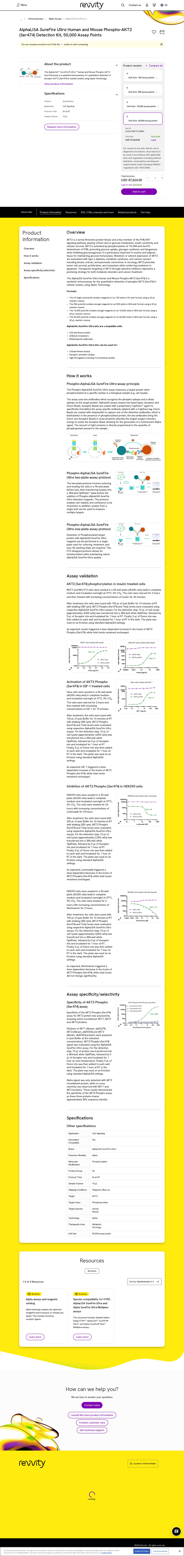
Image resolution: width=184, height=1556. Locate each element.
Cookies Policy (106, 1553)
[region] (92, 1551)
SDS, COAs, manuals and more (97, 212)
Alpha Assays (55, 18)
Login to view (126, 185)
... (21, 19)
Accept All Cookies (142, 1551)
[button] (146, 5)
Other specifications (81, 1126)
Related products (127, 212)
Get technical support (92, 1430)
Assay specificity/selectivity (39, 270)
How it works (31, 255)
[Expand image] (70, 458)
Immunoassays (35, 18)
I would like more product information (92, 1415)
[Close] (180, 1551)
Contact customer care (92, 1422)
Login (153, 139)
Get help (145, 212)
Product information (50, 212)
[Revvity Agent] (176, 1531)
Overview (29, 248)
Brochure (92, 1271)
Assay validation (33, 263)
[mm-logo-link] (92, 5)
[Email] (162, 34)
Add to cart (139, 191)
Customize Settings (160, 1551)
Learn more (35, 1336)
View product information (58, 83)
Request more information (61, 126)
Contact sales (92, 1405)
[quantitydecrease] (148, 178)
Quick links (26, 212)
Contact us (135, 5)
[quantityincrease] (162, 178)
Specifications (31, 277)
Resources (71, 212)
